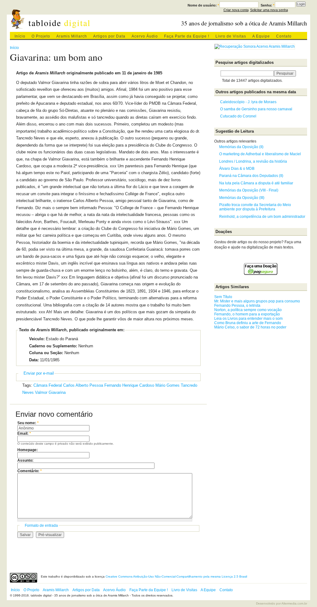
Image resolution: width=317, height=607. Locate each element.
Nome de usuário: (203, 5)
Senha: (267, 5)
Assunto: (25, 460)
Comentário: (29, 471)
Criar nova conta (236, 10)
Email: (24, 433)
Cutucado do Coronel (238, 116)
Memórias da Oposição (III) (241, 198)
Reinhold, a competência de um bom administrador (262, 216)
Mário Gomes (167, 385)
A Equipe (261, 36)
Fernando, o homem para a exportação (247, 314)
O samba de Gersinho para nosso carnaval (256, 109)
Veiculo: (37, 338)
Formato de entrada (41, 525)
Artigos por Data (109, 36)
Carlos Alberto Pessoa (83, 385)
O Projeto (41, 36)
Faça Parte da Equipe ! (186, 36)
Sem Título (223, 297)
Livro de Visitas (230, 36)
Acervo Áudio (145, 36)
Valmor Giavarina (50, 392)
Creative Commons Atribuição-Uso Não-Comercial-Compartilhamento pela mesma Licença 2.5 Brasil (176, 576)
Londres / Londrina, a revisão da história (253, 161)
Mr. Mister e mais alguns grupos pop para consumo (257, 301)
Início (20, 36)
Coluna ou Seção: (46, 352)
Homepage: (27, 450)
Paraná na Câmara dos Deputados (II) (251, 176)
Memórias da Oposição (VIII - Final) (248, 190)
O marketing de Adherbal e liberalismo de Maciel (260, 154)
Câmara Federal (47, 385)
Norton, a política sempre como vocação (248, 310)
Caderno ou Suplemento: (53, 346)
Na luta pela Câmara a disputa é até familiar (256, 183)
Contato (284, 36)
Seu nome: (28, 423)
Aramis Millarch (71, 36)
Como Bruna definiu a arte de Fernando (247, 323)
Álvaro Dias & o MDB (236, 168)
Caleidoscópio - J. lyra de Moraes (248, 102)
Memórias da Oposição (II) (241, 147)
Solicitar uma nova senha (269, 10)
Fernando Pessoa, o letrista (237, 305)
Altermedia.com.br (294, 603)
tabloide (59, 23)
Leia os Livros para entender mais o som (248, 318)
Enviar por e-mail (39, 373)
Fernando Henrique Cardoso (129, 385)
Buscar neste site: (217, 73)
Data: (34, 360)
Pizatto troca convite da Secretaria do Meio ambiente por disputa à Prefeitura (255, 207)
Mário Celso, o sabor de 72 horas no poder (250, 327)
